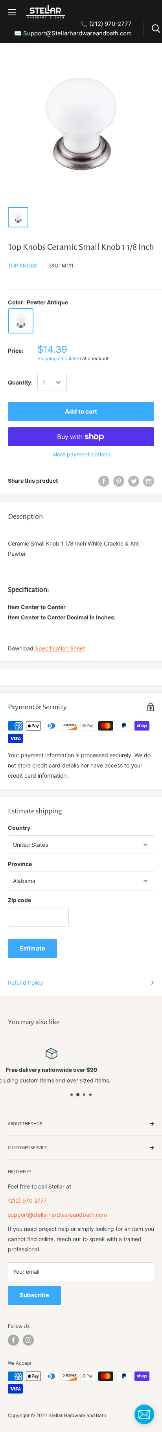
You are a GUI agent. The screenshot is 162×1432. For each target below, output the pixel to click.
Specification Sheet (60, 648)
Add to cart (81, 411)
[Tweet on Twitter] (133, 480)
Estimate (32, 948)
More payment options (81, 454)
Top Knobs (22, 265)
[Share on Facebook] (103, 480)
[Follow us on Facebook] (13, 1340)
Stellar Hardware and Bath (77, 1415)
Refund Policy (25, 982)
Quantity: (20, 382)
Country (19, 827)
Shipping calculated (59, 358)
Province (20, 864)
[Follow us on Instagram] (28, 1340)
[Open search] (156, 28)
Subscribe (34, 1295)
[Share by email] (148, 480)
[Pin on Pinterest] (118, 480)
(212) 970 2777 (27, 1200)
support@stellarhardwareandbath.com (57, 1214)
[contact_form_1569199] (144, 1414)
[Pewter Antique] (20, 320)
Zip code (19, 900)
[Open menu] (12, 12)
